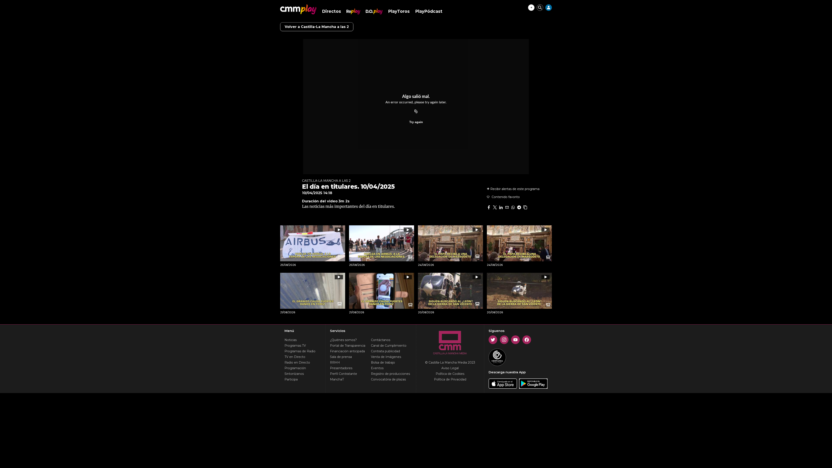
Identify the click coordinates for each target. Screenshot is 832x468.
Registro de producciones (390, 374)
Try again (416, 122)
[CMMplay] (298, 9)
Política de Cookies (450, 374)
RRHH (335, 362)
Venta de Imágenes (386, 357)
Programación (295, 368)
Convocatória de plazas (388, 379)
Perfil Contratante (343, 374)
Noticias (290, 340)
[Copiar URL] (416, 111)
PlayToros (399, 11)
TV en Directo (294, 357)
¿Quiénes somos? (343, 340)
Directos (331, 11)
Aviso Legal (450, 368)
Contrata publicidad (385, 351)
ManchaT (337, 379)
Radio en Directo (297, 362)
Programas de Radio (299, 351)
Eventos (377, 368)
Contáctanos (380, 340)
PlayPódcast (428, 11)
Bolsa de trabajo (383, 362)
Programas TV (295, 346)
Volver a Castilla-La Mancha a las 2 (317, 27)
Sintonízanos (294, 374)
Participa (291, 379)
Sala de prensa (341, 357)
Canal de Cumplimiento (388, 346)
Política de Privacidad (450, 379)
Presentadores (341, 368)
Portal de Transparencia (347, 346)
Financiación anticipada (347, 351)
